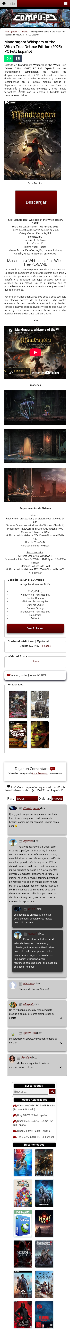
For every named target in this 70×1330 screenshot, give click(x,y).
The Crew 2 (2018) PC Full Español (35, 1136)
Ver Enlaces (35, 628)
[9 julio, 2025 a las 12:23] (25, 933)
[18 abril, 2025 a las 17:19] (21, 1004)
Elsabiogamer (31, 808)
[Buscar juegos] (52, 1091)
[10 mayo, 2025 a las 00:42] (21, 983)
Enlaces (46, 645)
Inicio (10, 3)
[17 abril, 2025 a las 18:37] (21, 1033)
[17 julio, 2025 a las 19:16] (21, 808)
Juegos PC (15, 31)
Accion (15, 675)
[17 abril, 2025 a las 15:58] (19, 1057)
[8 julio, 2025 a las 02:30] (25, 909)
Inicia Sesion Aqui (40, 773)
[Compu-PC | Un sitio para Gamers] (35, 18)
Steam (35, 661)
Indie (24, 31)
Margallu (28, 1004)
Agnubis (28, 840)
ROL (44, 675)
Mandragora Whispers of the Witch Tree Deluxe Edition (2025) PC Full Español (33, 46)
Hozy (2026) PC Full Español (32, 1115)
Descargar (36, 202)
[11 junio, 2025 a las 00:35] (21, 841)
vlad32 (32, 909)
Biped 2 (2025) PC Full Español (33, 1130)
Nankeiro (28, 983)
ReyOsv (26, 1057)
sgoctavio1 (29, 1032)
